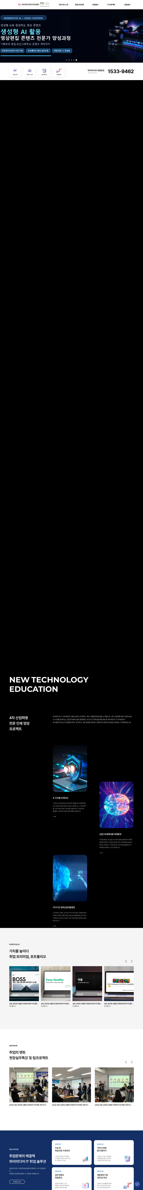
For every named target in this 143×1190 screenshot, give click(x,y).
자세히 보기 (17, 1182)
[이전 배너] (5, 36)
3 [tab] (71, 60)
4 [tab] (74, 60)
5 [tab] (76, 60)
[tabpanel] (71, 36)
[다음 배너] (137, 36)
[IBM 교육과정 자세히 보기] (71, 36)
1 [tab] (66, 60)
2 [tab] (69, 60)
